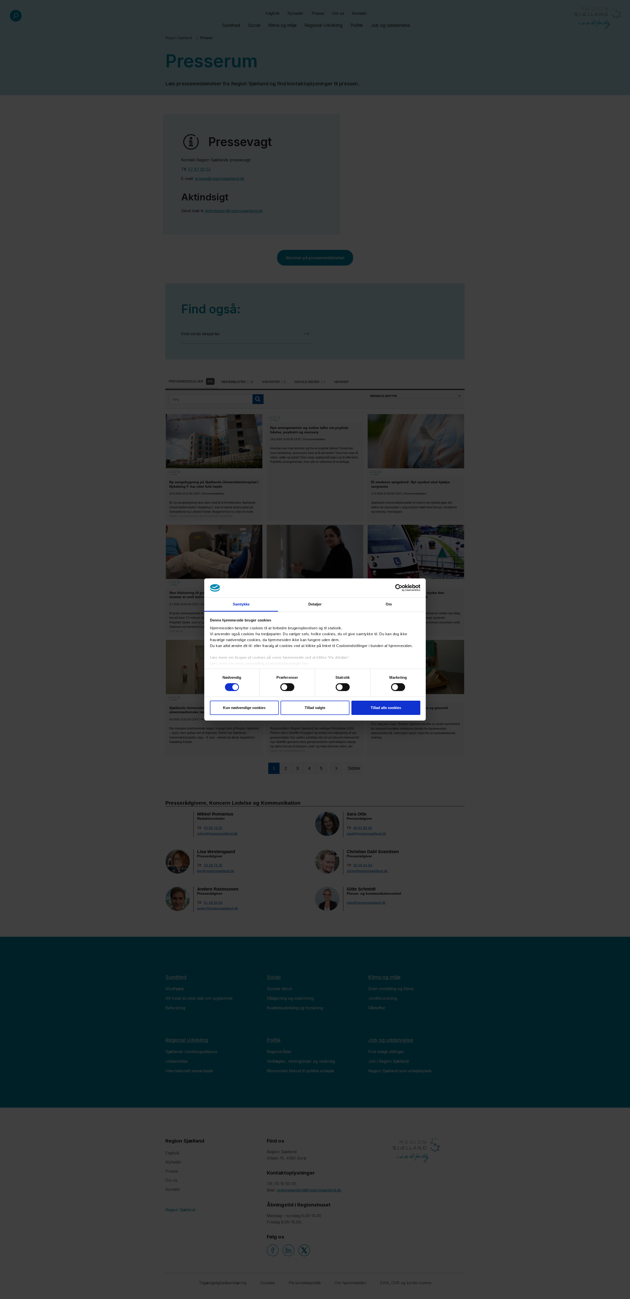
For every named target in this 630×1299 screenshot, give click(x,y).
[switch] (287, 687)
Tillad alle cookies (386, 708)
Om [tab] (389, 604)
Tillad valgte (315, 708)
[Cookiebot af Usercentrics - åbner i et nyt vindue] (398, 587)
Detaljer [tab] (315, 604)
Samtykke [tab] (241, 604)
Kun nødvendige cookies (244, 708)
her (305, 663)
